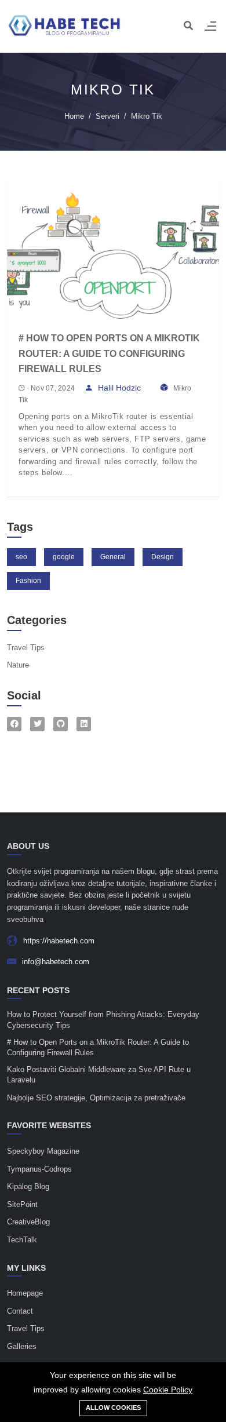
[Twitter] (37, 724)
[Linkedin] (83, 724)
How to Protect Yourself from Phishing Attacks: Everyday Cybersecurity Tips (103, 1020)
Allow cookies (113, 1407)
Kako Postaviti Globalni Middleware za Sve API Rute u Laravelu (99, 1075)
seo (21, 557)
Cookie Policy (167, 1389)
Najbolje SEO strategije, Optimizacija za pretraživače (96, 1097)
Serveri (107, 116)
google (64, 557)
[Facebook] (14, 724)
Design (162, 557)
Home (74, 116)
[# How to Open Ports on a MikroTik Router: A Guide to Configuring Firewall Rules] (113, 250)
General (113, 557)
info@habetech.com (55, 961)
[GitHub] (60, 724)
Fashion (28, 581)
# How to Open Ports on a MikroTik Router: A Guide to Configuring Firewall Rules (109, 353)
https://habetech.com (58, 940)
